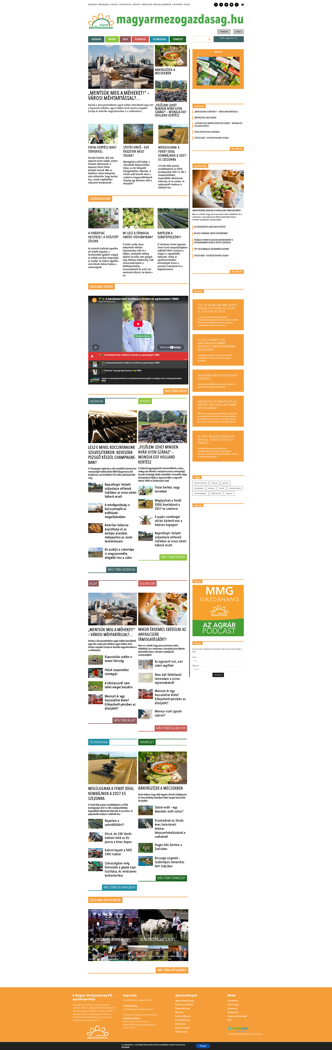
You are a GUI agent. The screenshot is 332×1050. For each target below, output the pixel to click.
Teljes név (195, 665)
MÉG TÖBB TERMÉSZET (171, 878)
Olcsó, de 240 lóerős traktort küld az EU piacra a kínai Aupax (118, 838)
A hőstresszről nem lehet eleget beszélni (119, 685)
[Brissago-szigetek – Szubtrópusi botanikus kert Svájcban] (145, 861)
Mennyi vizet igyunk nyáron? (168, 713)
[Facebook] (216, 5)
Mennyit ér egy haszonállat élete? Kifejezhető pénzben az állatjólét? (120, 702)
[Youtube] (231, 5)
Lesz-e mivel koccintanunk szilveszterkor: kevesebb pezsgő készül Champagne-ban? (112, 455)
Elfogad (203, 1046)
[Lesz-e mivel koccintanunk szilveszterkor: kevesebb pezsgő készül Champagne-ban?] (112, 426)
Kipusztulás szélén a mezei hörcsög (118, 659)
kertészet (211, 488)
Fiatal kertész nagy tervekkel (102, 149)
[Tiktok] (237, 5)
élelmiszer (229, 493)
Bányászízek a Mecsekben (165, 72)
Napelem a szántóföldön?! (170, 235)
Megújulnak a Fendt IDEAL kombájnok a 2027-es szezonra (172, 153)
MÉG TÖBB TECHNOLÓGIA (119, 887)
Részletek (126, 1047)
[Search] (209, 39)
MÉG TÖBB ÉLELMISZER (170, 728)
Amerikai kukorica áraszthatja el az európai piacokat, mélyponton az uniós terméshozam (119, 533)
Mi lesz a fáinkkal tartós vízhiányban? (138, 235)
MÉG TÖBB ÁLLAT (124, 720)
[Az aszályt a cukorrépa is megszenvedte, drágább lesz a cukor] (95, 552)
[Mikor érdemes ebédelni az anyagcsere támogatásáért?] (162, 609)
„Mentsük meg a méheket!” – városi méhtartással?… (118, 95)
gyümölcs (225, 483)
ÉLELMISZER (147, 583)
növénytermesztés (235, 488)
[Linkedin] (226, 5)
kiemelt (221, 488)
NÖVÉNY (145, 401)
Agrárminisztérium (200, 483)
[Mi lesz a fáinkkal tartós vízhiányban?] (138, 218)
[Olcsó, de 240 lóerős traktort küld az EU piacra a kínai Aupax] (95, 837)
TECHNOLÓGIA (99, 742)
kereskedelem (199, 488)
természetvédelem (200, 493)
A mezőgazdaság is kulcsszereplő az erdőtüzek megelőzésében (117, 511)
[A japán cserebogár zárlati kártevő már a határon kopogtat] (145, 520)
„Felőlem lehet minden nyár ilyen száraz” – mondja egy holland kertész (170, 110)
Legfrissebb (199, 106)
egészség (215, 483)
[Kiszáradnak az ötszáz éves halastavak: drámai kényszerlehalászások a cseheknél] (145, 823)
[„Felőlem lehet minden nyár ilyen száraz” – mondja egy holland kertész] (171, 91)
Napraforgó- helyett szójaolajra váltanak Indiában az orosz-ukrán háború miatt (121, 490)
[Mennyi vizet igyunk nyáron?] (145, 714)
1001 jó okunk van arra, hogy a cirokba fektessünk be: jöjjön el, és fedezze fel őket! (217, 308)
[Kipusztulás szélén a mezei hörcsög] (95, 660)
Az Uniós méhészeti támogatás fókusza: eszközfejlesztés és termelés (216, 440)
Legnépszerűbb (200, 166)
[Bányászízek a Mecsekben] (171, 56)
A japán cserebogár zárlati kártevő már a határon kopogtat (168, 520)
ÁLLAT (93, 583)
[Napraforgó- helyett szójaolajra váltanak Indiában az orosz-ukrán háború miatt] (95, 487)
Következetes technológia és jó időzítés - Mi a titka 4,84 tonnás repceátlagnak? (217, 405)
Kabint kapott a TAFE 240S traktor (118, 852)
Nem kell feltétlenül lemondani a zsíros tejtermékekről (168, 678)
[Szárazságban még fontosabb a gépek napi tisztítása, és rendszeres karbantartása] (95, 866)
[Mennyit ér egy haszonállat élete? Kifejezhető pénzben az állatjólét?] (95, 699)
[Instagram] (221, 5)
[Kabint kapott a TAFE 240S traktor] (95, 853)
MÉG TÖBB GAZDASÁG (121, 569)
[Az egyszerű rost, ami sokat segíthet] (145, 664)
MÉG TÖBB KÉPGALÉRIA (172, 970)
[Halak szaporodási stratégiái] (95, 673)
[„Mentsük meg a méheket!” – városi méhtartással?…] (121, 67)
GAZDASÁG (96, 401)
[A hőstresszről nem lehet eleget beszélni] (95, 686)
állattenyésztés (216, 493)
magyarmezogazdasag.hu (180, 19)
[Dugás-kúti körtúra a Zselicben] (145, 848)
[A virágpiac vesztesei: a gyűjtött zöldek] (103, 218)
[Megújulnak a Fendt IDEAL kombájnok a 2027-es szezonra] (173, 134)
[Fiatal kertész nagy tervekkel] (103, 134)
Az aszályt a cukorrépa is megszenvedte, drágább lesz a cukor (119, 553)
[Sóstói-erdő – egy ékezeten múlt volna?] (138, 134)
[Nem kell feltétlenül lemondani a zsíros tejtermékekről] (145, 678)
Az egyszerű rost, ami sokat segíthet (169, 663)
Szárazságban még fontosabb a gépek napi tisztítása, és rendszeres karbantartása (121, 869)
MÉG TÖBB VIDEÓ (176, 391)
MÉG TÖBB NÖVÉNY (173, 557)
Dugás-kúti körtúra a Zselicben (168, 847)
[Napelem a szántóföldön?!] (173, 218)
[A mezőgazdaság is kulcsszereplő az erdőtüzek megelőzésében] (95, 508)
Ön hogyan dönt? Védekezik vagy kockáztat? (218, 377)
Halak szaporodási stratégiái (117, 672)
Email (194, 657)
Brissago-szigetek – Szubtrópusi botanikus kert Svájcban (169, 862)
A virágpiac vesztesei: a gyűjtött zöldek (103, 237)
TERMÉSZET (147, 742)
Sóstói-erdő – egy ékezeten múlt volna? (136, 151)
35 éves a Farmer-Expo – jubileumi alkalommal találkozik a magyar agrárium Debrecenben (216, 345)
